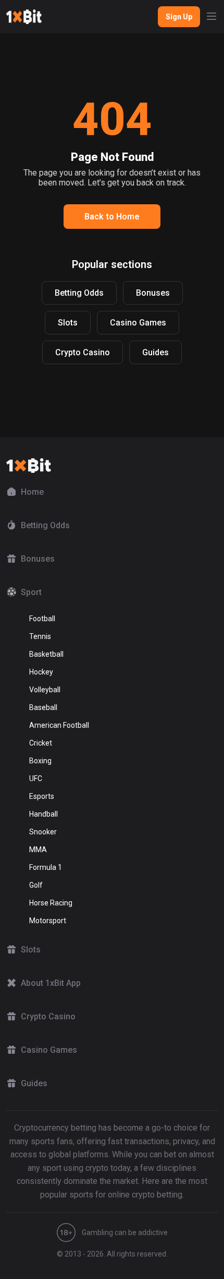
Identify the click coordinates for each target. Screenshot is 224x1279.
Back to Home (112, 217)
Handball (43, 814)
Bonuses (153, 293)
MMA (38, 849)
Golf (36, 885)
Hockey (41, 672)
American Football (59, 725)
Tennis (40, 636)
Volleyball (44, 689)
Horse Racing (50, 903)
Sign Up (179, 17)
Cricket (40, 743)
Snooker (43, 832)
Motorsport (47, 920)
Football (42, 618)
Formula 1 (45, 867)
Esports (41, 796)
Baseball (43, 707)
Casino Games (138, 323)
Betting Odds (79, 293)
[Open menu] (211, 17)
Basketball (46, 654)
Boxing (40, 761)
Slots (68, 323)
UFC (35, 778)
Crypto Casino (82, 352)
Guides (155, 352)
